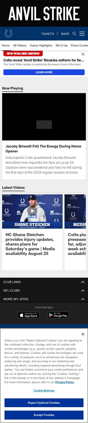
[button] (44, 127)
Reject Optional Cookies (44, 402)
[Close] (83, 54)
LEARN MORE (44, 72)
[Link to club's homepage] (8, 31)
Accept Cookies (44, 415)
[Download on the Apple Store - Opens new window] (29, 319)
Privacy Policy (28, 382)
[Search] (74, 34)
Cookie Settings (44, 390)
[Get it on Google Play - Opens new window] (58, 321)
